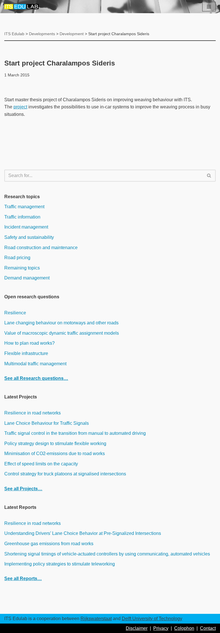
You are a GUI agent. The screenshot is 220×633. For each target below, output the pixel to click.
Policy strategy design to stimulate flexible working (55, 443)
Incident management (26, 227)
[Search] (209, 176)
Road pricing (17, 257)
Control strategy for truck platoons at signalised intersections (65, 473)
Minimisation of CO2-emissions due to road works (54, 453)
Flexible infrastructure (26, 353)
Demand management (27, 277)
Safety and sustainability (29, 237)
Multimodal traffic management (35, 363)
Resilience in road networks (32, 412)
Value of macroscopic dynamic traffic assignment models (61, 333)
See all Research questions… (36, 378)
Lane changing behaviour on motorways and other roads (61, 322)
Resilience (15, 312)
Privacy (160, 628)
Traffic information (22, 217)
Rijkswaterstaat (96, 618)
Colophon (184, 628)
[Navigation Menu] (209, 6)
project (20, 106)
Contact (208, 628)
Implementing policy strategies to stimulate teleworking (59, 563)
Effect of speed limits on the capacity (41, 463)
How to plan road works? (29, 343)
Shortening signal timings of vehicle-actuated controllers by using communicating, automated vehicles (107, 553)
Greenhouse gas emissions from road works (48, 543)
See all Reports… (23, 578)
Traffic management (24, 206)
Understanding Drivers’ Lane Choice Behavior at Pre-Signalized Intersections (82, 533)
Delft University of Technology (152, 618)
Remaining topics (22, 267)
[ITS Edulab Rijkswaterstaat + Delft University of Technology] (21, 6)
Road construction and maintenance (41, 247)
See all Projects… (23, 488)
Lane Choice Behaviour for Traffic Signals (46, 423)
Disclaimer (137, 628)
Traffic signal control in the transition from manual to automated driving (75, 433)
